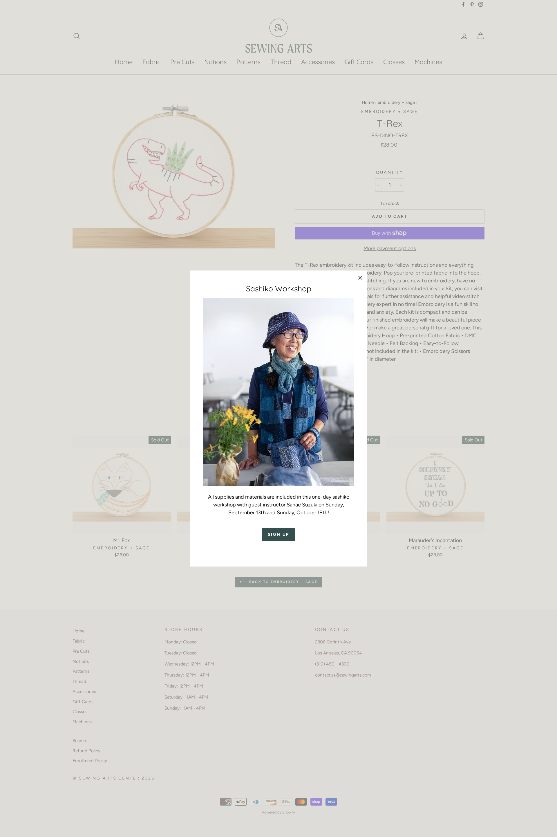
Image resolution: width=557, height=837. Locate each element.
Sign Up (279, 534)
